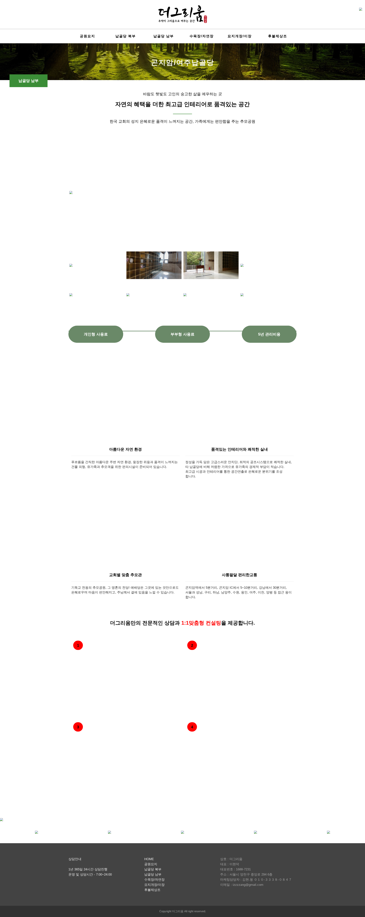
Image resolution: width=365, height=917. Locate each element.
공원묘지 (87, 36)
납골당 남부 (163, 36)
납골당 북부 (125, 36)
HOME (149, 859)
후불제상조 (277, 36)
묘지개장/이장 (240, 36)
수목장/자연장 (202, 36)
